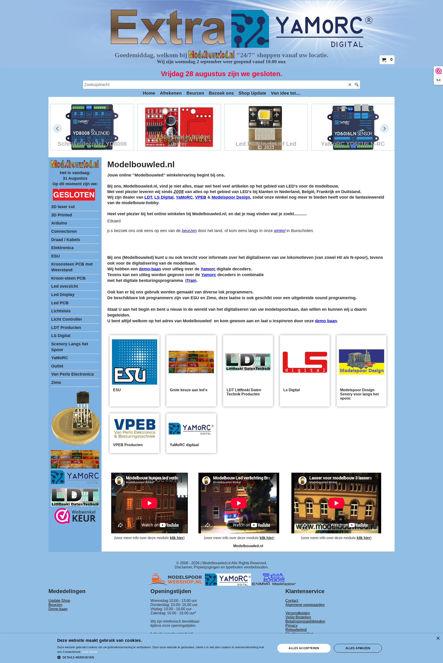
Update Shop (59, 601)
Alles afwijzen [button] (358, 648)
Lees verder (90, 652)
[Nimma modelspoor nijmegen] (274, 579)
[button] (163, 657)
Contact (291, 601)
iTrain (190, 280)
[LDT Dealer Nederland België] (76, 445)
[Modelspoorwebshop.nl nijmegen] (176, 579)
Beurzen (55, 605)
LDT (148, 197)
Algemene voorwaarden (305, 605)
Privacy (291, 625)
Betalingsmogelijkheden (305, 621)
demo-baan (150, 269)
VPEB (200, 197)
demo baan (326, 321)
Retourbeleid (296, 630)
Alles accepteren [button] (304, 648)
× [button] (438, 638)
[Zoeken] (356, 85)
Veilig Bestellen (298, 617)
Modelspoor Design (231, 197)
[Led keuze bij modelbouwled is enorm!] (75, 467)
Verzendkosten (297, 613)
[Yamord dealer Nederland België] (228, 579)
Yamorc (208, 269)
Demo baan (58, 609)
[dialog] (221, 648)
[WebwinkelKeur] (75, 516)
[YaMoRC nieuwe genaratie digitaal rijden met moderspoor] (75, 483)
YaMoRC (184, 197)
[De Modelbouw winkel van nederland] (75, 167)
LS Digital (164, 197)
